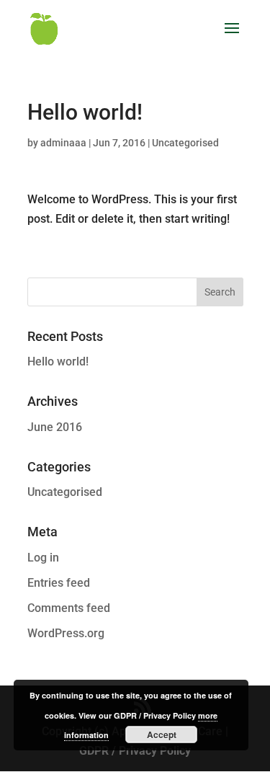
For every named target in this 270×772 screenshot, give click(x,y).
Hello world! (58, 361)
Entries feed (58, 583)
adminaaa (63, 142)
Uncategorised (185, 142)
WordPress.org (65, 633)
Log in (43, 557)
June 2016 (54, 427)
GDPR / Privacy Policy (135, 751)
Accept (161, 734)
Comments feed (68, 608)
